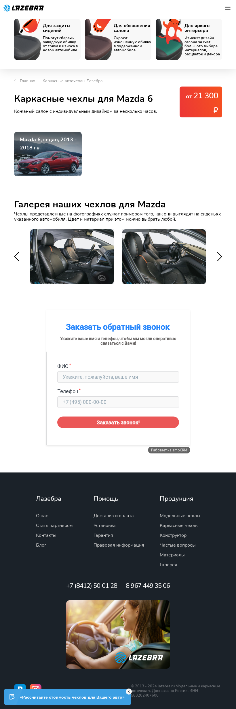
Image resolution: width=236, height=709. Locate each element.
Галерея (168, 565)
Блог (41, 545)
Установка (105, 525)
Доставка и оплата (114, 516)
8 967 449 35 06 (148, 586)
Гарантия (103, 535)
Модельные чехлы (180, 516)
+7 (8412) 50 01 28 (91, 586)
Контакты (46, 535)
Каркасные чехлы (179, 525)
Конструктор (173, 535)
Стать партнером (54, 525)
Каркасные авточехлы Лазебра (73, 81)
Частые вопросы (178, 545)
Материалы (172, 555)
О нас (42, 516)
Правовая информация (119, 545)
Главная (27, 81)
